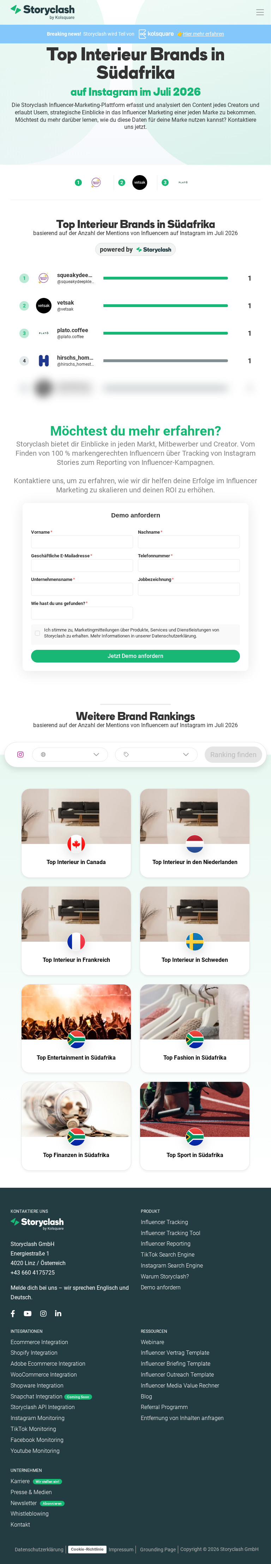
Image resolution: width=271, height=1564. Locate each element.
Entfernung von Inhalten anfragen (182, 1418)
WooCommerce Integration (44, 1374)
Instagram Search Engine (172, 1265)
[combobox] (70, 755)
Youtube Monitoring (35, 1451)
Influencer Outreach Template (177, 1374)
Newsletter (36, 1503)
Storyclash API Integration (43, 1407)
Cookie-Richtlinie (87, 1549)
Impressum (121, 1549)
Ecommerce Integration (39, 1342)
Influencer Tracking (164, 1222)
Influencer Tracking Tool (170, 1233)
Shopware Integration (37, 1385)
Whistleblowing (30, 1513)
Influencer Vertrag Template (175, 1352)
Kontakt (20, 1524)
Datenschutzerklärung (39, 1549)
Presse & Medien (31, 1492)
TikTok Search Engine (167, 1254)
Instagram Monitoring (38, 1418)
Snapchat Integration (50, 1396)
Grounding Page (158, 1549)
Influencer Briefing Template (175, 1363)
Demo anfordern (161, 1287)
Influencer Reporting (166, 1243)
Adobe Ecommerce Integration (48, 1363)
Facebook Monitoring (37, 1440)
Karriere (35, 1481)
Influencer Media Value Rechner (180, 1385)
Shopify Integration (34, 1352)
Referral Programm (164, 1407)
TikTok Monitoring (33, 1429)
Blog (146, 1396)
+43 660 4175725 (33, 1272)
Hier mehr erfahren (203, 34)
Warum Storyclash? (165, 1276)
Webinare (152, 1342)
